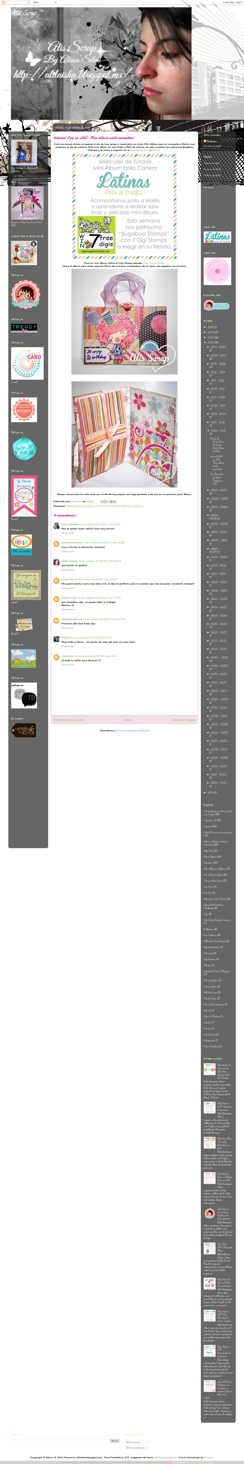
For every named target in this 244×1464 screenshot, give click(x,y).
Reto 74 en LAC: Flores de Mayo (224, 1247)
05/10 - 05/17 (218, 649)
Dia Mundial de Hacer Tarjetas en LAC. (216, 478)
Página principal (212, 162)
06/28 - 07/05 (219, 590)
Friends (207, 1028)
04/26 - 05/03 (219, 665)
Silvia (64, 637)
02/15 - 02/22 (219, 740)
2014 (211, 792)
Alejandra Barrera (71, 619)
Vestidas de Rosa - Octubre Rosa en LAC (224, 1177)
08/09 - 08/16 (219, 540)
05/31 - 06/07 (219, 623)
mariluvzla (67, 656)
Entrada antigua (184, 719)
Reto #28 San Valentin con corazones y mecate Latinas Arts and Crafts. (218, 1389)
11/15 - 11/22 (217, 380)
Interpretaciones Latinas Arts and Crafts (90, 506)
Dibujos (207, 965)
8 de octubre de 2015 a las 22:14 (100, 561)
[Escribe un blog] (105, 501)
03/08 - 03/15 (219, 715)
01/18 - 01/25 (218, 774)
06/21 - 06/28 (219, 598)
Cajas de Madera (212, 1016)
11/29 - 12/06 (218, 363)
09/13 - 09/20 (219, 506)
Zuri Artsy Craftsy (213, 874)
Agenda (207, 1010)
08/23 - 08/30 (219, 523)
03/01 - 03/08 (219, 724)
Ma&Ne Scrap (210, 992)
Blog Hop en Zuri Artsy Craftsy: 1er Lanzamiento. (224, 1213)
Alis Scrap (23, 14)
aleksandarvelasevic (165, 1457)
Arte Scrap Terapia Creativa (217, 919)
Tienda (156, 150)
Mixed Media (210, 856)
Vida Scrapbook (211, 1046)
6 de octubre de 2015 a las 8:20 (100, 524)
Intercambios (210, 986)
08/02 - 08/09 (214, 550)
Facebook (136, 150)
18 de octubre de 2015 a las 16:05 (90, 637)
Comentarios (136, 1447)
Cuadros (208, 892)
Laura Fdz (67, 579)
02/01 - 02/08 (219, 757)
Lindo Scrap (210, 1034)
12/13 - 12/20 (218, 346)
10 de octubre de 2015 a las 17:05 (99, 597)
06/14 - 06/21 (219, 607)
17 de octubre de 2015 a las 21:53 (104, 619)
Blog (146, 150)
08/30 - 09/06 (214, 517)
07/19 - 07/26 (218, 565)
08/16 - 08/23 (219, 532)
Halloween (209, 929)
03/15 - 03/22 (219, 707)
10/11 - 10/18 (218, 422)
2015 (211, 342)
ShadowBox (209, 959)
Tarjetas (207, 826)
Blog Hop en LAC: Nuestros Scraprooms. (224, 1106)
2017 (211, 332)
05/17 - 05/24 (218, 640)
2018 (211, 327)
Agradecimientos (212, 947)
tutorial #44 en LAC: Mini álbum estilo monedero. (217, 463)
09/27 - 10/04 (219, 490)
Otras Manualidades (214, 1004)
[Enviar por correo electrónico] (102, 501)
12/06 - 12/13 (218, 355)
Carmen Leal (68, 597)
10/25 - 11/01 (218, 405)
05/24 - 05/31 (219, 632)
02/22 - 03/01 (219, 732)
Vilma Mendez (69, 524)
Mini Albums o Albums (129, 506)
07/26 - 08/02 (219, 557)
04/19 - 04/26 (219, 674)
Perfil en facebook (212, 175)
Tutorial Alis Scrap (213, 880)
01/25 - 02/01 (219, 766)
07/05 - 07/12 (218, 582)
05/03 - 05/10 (219, 657)
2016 (211, 337)
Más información (179, 1462)
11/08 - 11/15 (218, 388)
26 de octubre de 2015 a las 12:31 (95, 656)
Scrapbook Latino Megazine (217, 971)
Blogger (208, 1457)
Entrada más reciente (68, 719)
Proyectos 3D (210, 820)
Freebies (207, 1022)
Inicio (128, 719)
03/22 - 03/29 (219, 699)
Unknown (212, 141)
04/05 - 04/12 (219, 690)
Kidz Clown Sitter (153, 263)
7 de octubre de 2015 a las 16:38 (104, 542)
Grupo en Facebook (212, 168)
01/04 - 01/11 (218, 782)
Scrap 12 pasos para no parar (218, 832)
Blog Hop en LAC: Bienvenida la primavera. (224, 1351)
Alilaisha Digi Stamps (215, 941)
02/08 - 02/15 (219, 749)
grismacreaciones (71, 542)
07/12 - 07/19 (218, 573)
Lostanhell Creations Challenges (214, 906)
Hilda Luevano (69, 561)
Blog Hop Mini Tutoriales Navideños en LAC (224, 1143)
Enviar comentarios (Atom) (133, 730)
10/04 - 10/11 (218, 430)
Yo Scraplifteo (211, 980)
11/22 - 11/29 (218, 372)
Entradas (134, 1442)
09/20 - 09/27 (219, 498)
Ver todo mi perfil (212, 145)
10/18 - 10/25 (218, 413)
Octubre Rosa (210, 998)
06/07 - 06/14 (219, 615)
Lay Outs (208, 886)
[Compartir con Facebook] (111, 501)
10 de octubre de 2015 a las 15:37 (95, 579)
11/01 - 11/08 (218, 397)
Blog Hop (208, 850)
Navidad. (208, 862)
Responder (67, 533)
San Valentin (210, 935)
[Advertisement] (24, 795)
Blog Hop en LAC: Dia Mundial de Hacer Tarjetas (224, 1316)
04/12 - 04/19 (218, 682)
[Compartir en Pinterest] (114, 501)
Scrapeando (209, 1040)
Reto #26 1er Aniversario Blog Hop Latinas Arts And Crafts (224, 1071)
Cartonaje (208, 953)
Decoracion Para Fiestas (215, 898)
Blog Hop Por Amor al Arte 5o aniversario (224, 1282)
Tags (206, 913)
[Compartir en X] (108, 501)
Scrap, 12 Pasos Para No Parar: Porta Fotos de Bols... (217, 445)
